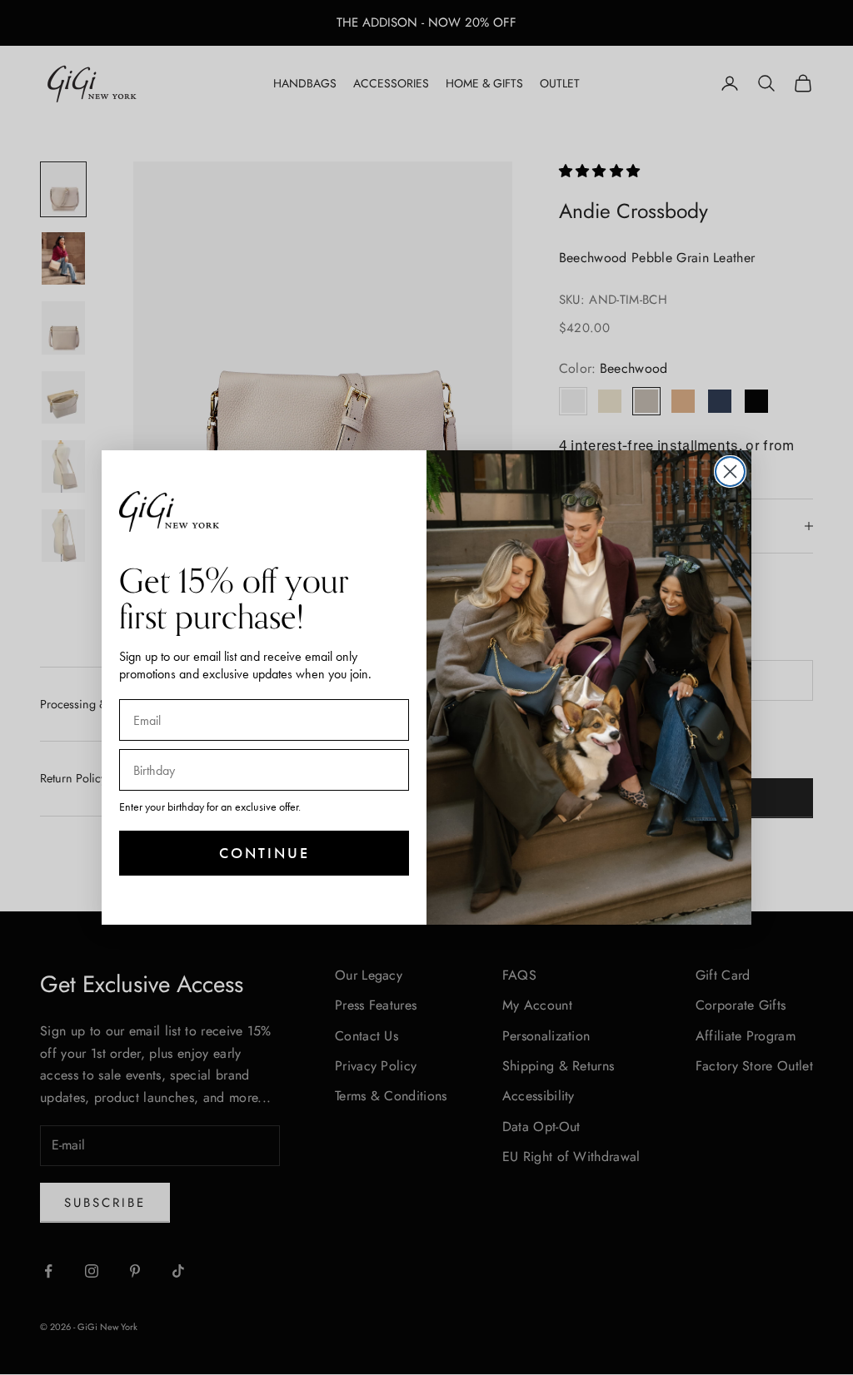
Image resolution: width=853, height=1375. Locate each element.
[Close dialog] (730, 471)
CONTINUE (264, 852)
